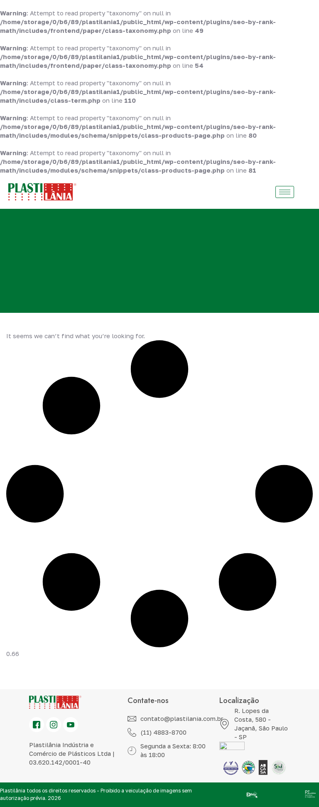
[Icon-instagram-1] (53, 724)
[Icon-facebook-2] (36, 724)
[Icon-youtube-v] (70, 724)
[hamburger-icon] (284, 192)
